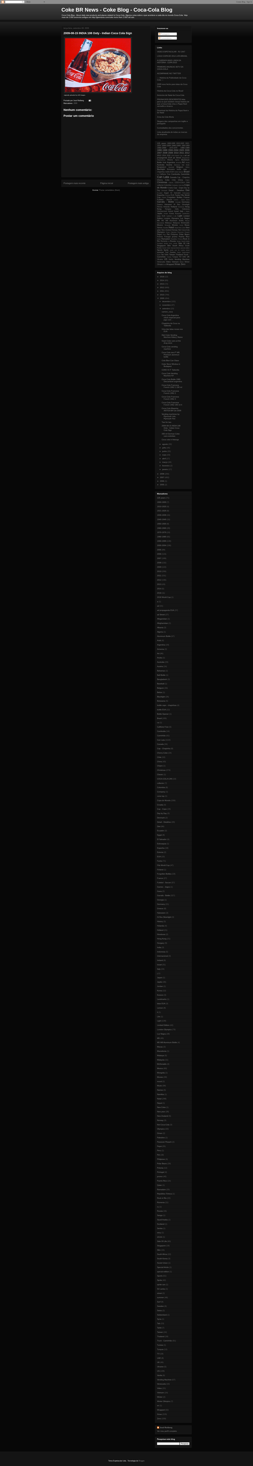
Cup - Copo (178, 188)
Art (183, 162)
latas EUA (161, 216)
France (186, 197)
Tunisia (169, 257)
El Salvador (176, 193)
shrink (175, 243)
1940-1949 (176, 145)
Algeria (177, 160)
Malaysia (176, 223)
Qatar (159, 239)
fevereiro (166, 466)
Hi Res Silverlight (181, 204)
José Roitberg (166, 1427)
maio (164, 455)
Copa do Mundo (164, 800)
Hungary (168, 209)
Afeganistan (185, 158)
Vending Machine (182, 259)
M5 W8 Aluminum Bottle (172, 221)
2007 (159, 153)
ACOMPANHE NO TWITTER (169, 73)
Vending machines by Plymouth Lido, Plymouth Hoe (170, 416)
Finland (164, 197)
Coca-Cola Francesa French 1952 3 (170, 398)
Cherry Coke (163, 180)
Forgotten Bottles (174, 197)
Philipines (174, 234)
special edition (184, 248)
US (165, 259)
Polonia (160, 237)
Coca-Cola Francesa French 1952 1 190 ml (172, 386)
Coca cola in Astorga (170, 439)
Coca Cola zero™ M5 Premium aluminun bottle (171, 354)
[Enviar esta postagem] (89, 100)
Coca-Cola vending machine (170, 348)
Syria (158, 254)
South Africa (177, 245)
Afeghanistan (161, 160)
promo (174, 237)
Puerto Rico (184, 237)
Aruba (187, 162)
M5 (158, 220)
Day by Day (162, 813)
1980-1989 (184, 148)
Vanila (171, 259)
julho (164, 448)
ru (168, 241)
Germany (185, 202)
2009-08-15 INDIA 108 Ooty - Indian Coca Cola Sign (171, 428)
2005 (181, 150)
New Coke (182, 227)
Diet (187, 190)
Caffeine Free (165, 174)
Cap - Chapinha (183, 177)
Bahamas (177, 165)
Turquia (175, 257)
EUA (172, 195)
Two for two (166, 422)
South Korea (162, 1258)
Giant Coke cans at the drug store (171, 342)
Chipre (187, 180)
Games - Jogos (179, 199)
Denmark (164, 190)
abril (164, 458)
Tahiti (166, 255)
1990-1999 (162, 150)
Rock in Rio (162, 1198)
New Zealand (166, 230)
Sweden (173, 252)
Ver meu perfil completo (167, 1431)
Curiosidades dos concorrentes (170, 128)
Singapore (161, 245)
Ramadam (165, 239)
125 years (161, 143)
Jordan (166, 213)
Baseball (171, 167)
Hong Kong (161, 939)
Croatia (170, 188)
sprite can (173, 250)
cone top (181, 185)
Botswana (171, 169)
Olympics (161, 232)
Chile (174, 180)
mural (181, 225)
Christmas (162, 182)
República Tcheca (177, 239)
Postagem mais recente (75, 183)
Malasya (168, 223)
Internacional (162, 211)
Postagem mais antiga (138, 183)
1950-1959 (185, 146)
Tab (162, 255)
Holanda (166, 207)
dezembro (166, 301)
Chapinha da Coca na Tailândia (171, 324)
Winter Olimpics (163, 1401)
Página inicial (106, 183)
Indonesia (185, 209)
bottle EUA (170, 172)
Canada (173, 177)
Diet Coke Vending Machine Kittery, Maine (172, 336)
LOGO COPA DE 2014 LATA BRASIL (172, 56)
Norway (175, 230)
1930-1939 (166, 145)
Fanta (177, 195)
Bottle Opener (178, 172)
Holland (174, 207)
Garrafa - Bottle (165, 202)
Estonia (167, 195)
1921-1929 (161, 511)
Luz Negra (184, 218)
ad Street (177, 158)
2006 (187, 150)
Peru (164, 234)
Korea (171, 213)
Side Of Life (183, 243)
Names (159, 228)
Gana (187, 199)
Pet (168, 234)
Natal (171, 227)
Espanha (160, 195)
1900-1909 (171, 143)
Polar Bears (184, 234)
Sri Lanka (181, 250)
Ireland (170, 211)
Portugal (167, 237)
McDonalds (185, 223)
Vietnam (175, 262)
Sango (179, 241)
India (177, 209)
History (159, 207)
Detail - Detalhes (176, 190)
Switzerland (185, 252)
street (187, 250)
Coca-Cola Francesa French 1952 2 (170, 392)
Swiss (179, 252)
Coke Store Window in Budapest (171, 365)
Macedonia (160, 223)
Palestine (174, 232)
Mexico (160, 225)
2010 (176, 153)
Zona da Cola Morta (165, 117)
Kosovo (178, 213)
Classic (171, 182)
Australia (160, 165)
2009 (75, 103)
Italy (181, 211)
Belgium (179, 167)
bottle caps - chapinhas (166, 705)
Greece (160, 204)
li (157, 1012)
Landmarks (185, 213)
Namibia (165, 227)
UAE (184, 257)
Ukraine (160, 259)
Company (175, 185)
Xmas (177, 264)
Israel (176, 211)
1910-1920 (180, 143)
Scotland (160, 243)
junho (164, 451)
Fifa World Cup (163, 865)
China (180, 180)
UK (188, 257)
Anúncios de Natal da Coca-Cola (170, 95)
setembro (166, 308)
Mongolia (167, 225)
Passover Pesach (183, 232)
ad (185, 155)
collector (160, 185)
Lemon (169, 216)
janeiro (165, 469)
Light (179, 216)
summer (160, 252)
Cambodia (175, 174)
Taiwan (172, 254)
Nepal (176, 227)
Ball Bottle (185, 165)
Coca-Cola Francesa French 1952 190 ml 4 (172, 403)
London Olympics (171, 218)
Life (175, 216)
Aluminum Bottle (164, 636)
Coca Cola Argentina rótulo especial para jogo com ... (171, 317)
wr (165, 264)
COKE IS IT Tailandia (170, 370)
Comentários (165, 38)
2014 (164, 155)
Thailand (179, 254)
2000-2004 (173, 150)
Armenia (178, 162)
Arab (164, 162)
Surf (166, 252)
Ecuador (159, 193)
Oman (168, 232)
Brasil (186, 171)
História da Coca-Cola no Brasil (170, 91)
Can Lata (163, 177)
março (165, 462)
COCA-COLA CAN (182, 182)
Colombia (167, 185)
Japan (187, 211)
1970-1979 (173, 148)
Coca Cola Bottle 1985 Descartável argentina (172, 380)
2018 (168, 155)
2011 (181, 153)
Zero (183, 264)
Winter (182, 262)
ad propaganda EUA (165, 610)
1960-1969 (161, 148)
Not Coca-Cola (183, 230)
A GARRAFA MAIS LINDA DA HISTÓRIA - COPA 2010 (169, 61)
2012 (187, 153)
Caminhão (185, 174)
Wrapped (170, 264)
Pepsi (159, 234)
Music (187, 225)
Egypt (166, 193)
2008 (165, 153)
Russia (173, 241)
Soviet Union (166, 248)
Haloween (168, 204)
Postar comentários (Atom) (109, 190)
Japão (159, 213)
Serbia (166, 243)
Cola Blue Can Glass (170, 360)
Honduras (181, 207)
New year (161, 1112)
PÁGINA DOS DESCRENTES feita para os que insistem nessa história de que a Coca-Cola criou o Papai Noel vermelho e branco (173, 102)
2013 (159, 155)
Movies (175, 225)
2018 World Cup (176, 155)
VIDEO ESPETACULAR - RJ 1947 (171, 52)
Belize (187, 167)
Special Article (175, 248)
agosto (165, 444)
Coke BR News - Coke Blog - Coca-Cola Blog (116, 10)
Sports (159, 250)
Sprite (166, 250)
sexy (170, 243)
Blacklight (161, 169)
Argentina (171, 162)
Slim (169, 245)
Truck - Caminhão (164, 1341)
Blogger (141, 1461)
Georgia (178, 202)
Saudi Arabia (185, 241)
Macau (187, 220)
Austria (169, 165)
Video (168, 262)
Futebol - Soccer (164, 199)
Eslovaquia (186, 193)
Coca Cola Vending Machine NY (170, 374)
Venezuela (161, 262)
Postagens (165, 34)
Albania (170, 160)
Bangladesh (161, 167)
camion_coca (167, 312)
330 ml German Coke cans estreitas (171, 435)
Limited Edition (163, 1025)
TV (180, 257)
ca (158, 174)
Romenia (164, 241)
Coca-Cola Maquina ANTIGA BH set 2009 (171, 409)
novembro (166, 305)
